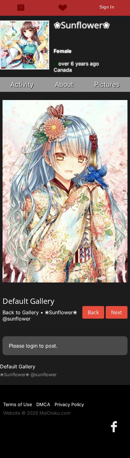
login (32, 346)
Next (116, 312)
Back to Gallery (21, 312)
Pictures (107, 84)
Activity (22, 84)
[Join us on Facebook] (115, 426)
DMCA (43, 404)
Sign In (106, 6)
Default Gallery (17, 366)
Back (93, 312)
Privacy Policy (69, 404)
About (64, 84)
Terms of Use (17, 404)
